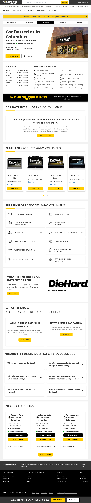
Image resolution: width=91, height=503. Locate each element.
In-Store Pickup (61, 481)
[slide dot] (43, 195)
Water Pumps (79, 6)
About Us (29, 476)
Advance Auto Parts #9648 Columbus (72, 417)
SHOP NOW (14, 188)
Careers (29, 479)
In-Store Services (62, 479)
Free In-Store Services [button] (15, 446)
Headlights (35, 6)
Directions (29, 56)
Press (28, 481)
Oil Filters (55, 6)
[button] (25, 214)
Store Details (11, 23)
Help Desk (6, 481)
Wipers (86, 6)
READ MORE (13, 294)
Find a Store (60, 476)
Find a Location (45, 455)
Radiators (68, 6)
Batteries (5, 6)
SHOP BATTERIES (13, 56)
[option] (14, 172)
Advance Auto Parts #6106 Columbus (17, 417)
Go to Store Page (18, 439)
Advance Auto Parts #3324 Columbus (44, 417)
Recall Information (8, 476)
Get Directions (18, 435)
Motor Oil (42, 6)
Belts (72, 6)
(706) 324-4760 (43, 428)
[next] (52, 196)
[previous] (39, 196)
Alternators (20, 6)
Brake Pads (12, 6)
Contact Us (6, 479)
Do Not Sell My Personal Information (67, 493)
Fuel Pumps (27, 6)
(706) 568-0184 (70, 428)
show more (10, 184)
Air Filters (49, 6)
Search (64, 2)
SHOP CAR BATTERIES (45, 135)
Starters (61, 6)
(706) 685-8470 (15, 428)
